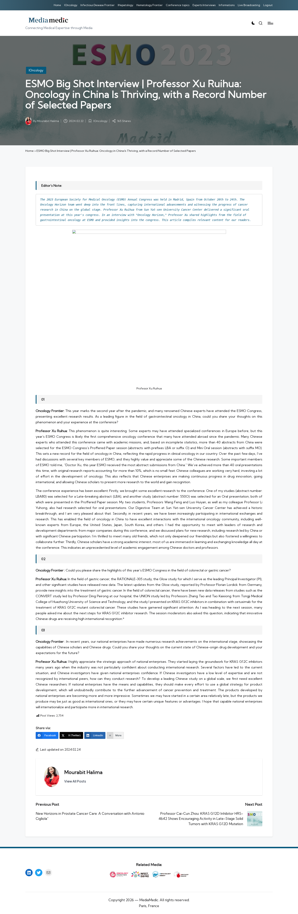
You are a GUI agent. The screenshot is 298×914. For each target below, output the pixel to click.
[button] (75, 781)
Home (29, 151)
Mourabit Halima (83, 772)
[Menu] (270, 23)
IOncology (36, 70)
